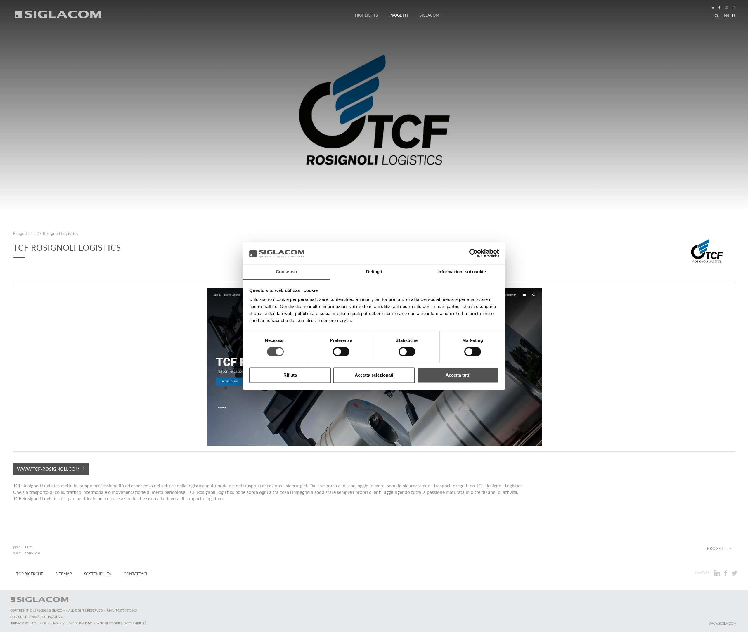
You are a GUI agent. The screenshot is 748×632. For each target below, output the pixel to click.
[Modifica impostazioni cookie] (95, 623)
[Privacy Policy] (23, 623)
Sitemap (64, 574)
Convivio (32, 553)
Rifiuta (290, 375)
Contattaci (135, 574)
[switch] (341, 351)
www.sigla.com (722, 623)
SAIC (28, 547)
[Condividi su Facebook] (726, 573)
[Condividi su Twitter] (734, 573)
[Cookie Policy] (52, 623)
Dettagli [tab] (374, 271)
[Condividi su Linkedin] (718, 573)
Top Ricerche (29, 574)
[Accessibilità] (135, 623)
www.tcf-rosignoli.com (48, 469)
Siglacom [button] (429, 15)
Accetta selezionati (374, 375)
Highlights (366, 15)
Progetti (398, 15)
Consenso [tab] (286, 271)
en (726, 16)
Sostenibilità (97, 574)
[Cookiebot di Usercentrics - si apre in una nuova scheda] (473, 253)
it (733, 16)
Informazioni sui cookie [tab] (461, 271)
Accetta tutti (458, 375)
